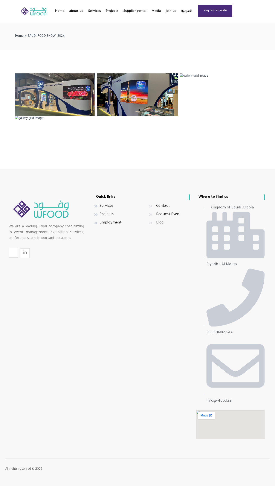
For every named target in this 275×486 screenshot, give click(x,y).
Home (59, 11)
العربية (186, 11)
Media (156, 11)
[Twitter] (13, 253)
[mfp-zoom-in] (55, 94)
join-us (171, 11)
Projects (112, 11)
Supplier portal (135, 11)
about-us (76, 11)
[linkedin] (25, 253)
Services (94, 11)
